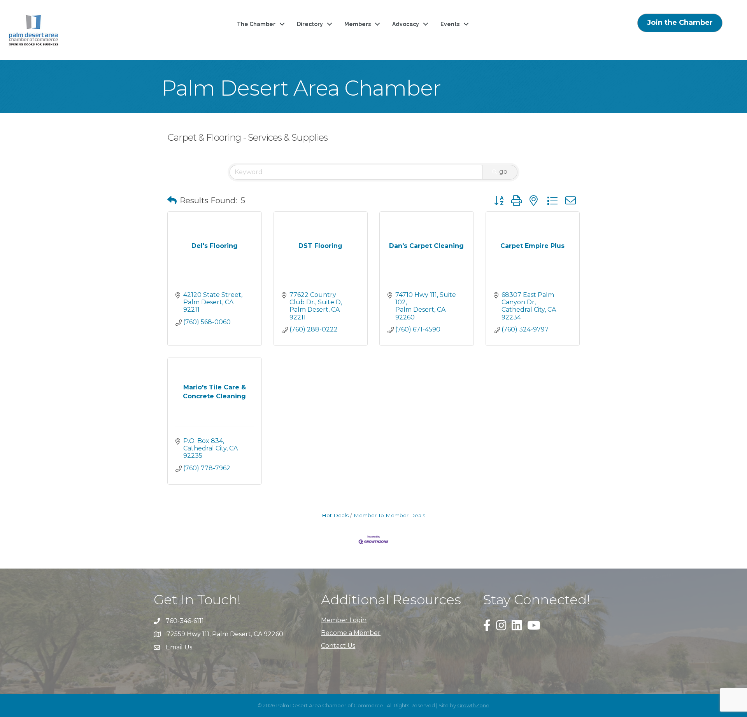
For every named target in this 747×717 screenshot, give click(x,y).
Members (357, 24)
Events (449, 24)
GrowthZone (473, 705)
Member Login (343, 620)
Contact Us (338, 645)
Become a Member (351, 633)
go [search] (503, 171)
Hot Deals (335, 515)
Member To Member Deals (389, 515)
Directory (310, 24)
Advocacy (405, 24)
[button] (172, 201)
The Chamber (256, 24)
